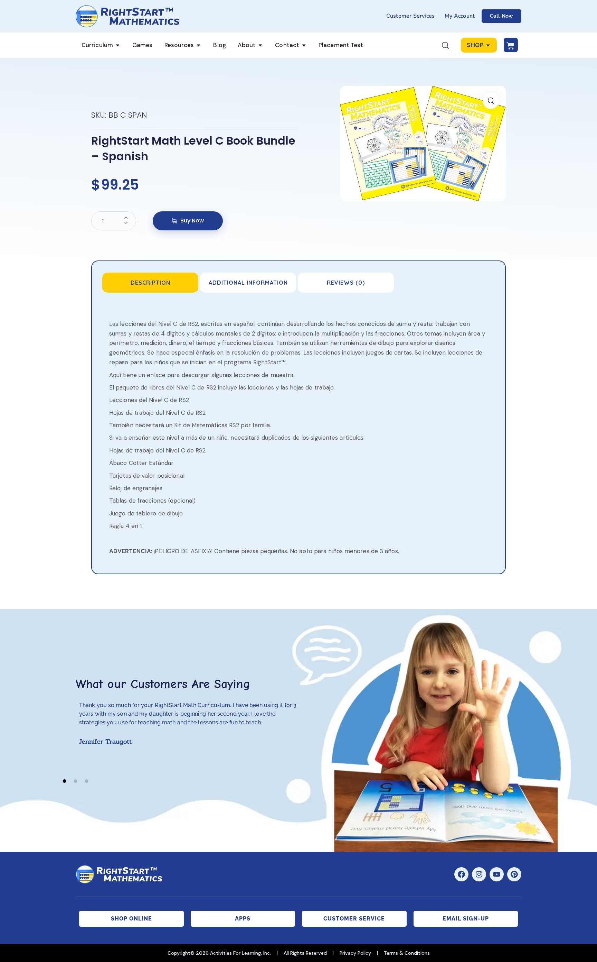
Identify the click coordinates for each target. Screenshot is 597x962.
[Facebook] (461, 874)
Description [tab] (150, 282)
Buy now (192, 221)
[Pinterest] (514, 874)
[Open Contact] (304, 45)
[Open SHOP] (488, 45)
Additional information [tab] (248, 282)
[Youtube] (497, 874)
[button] (491, 101)
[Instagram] (479, 874)
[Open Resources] (198, 45)
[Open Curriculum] (118, 45)
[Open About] (260, 45)
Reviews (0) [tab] (346, 282)
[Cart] (511, 45)
